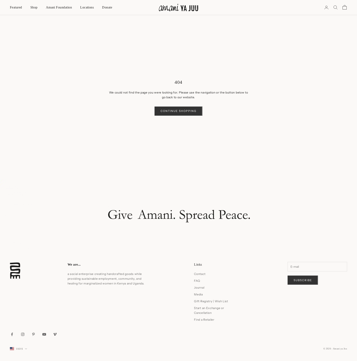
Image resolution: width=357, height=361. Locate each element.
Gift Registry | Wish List (211, 301)
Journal (199, 287)
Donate (107, 7)
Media (198, 294)
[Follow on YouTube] (44, 334)
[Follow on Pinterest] (33, 334)
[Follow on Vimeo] (55, 334)
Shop (34, 7)
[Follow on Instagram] (23, 334)
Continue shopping (178, 111)
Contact (199, 274)
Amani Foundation (59, 7)
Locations (87, 7)
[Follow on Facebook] (12, 334)
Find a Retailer (204, 319)
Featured (16, 7)
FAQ (197, 281)
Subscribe (303, 280)
